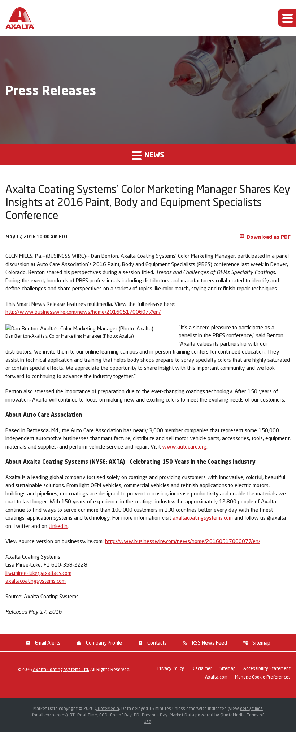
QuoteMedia (107, 708)
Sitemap (261, 643)
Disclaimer (202, 668)
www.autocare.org (184, 446)
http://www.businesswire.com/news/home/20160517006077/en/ (83, 311)
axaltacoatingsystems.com (203, 517)
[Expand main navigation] (287, 18)
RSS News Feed (209, 643)
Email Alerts (48, 643)
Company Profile (104, 643)
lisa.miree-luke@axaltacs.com (38, 572)
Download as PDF (269, 237)
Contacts (157, 643)
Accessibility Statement (267, 668)
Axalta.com (216, 677)
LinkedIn (58, 526)
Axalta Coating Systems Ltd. (61, 669)
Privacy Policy (170, 668)
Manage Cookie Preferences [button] (263, 677)
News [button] (153, 154)
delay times (251, 708)
